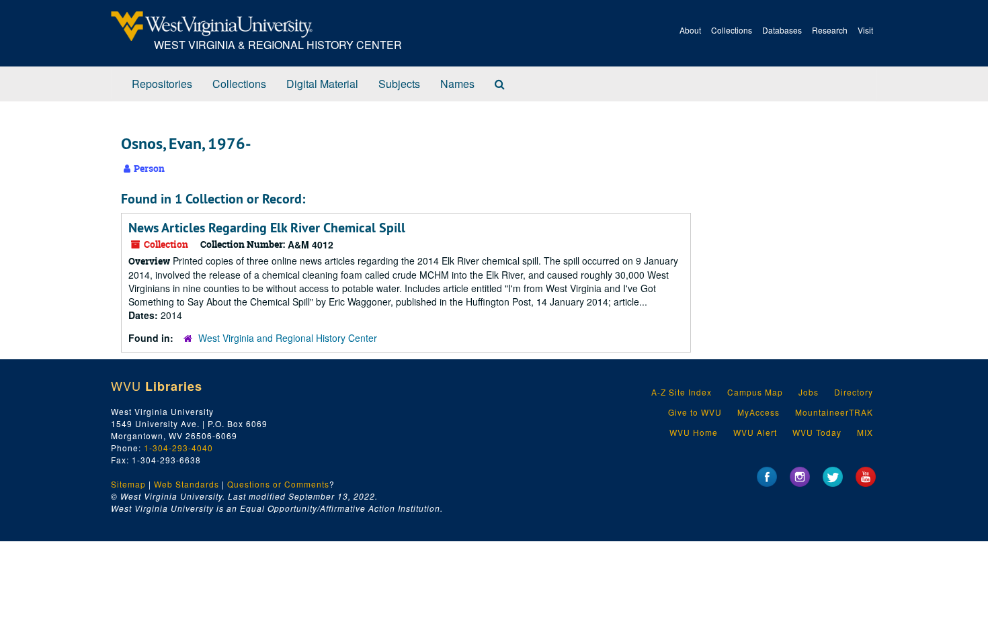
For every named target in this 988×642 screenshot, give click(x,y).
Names (457, 83)
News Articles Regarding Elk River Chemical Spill (266, 227)
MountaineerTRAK (834, 412)
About (690, 30)
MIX (865, 432)
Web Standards (186, 484)
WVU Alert (755, 432)
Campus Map (755, 392)
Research (830, 30)
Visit (865, 30)
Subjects (399, 83)
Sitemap (128, 484)
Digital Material (322, 83)
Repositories (162, 83)
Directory (853, 392)
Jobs (808, 392)
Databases (782, 30)
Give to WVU (695, 412)
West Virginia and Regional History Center (287, 338)
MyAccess (758, 412)
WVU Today (816, 432)
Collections (731, 30)
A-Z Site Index (681, 392)
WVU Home (693, 432)
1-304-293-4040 (178, 447)
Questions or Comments (278, 484)
